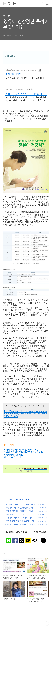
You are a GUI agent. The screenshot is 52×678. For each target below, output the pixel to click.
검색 (41, 4)
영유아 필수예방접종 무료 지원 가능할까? (22, 450)
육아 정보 (9, 499)
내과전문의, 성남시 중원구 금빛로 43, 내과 (24, 78)
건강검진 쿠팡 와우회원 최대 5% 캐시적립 (25, 94)
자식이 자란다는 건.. (13, 514)
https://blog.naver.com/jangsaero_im (21, 70)
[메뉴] (47, 4)
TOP (47, 623)
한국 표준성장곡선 (12, 457)
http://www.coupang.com (16, 89)
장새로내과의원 (13, 74)
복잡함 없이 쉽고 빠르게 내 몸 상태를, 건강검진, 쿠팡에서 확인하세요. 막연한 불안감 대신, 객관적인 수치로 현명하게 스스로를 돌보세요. (25, 99)
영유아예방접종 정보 (13, 455)
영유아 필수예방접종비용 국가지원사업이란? (24, 452)
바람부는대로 (9, 3)
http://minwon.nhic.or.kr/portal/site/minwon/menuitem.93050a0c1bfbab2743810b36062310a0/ (25, 413)
